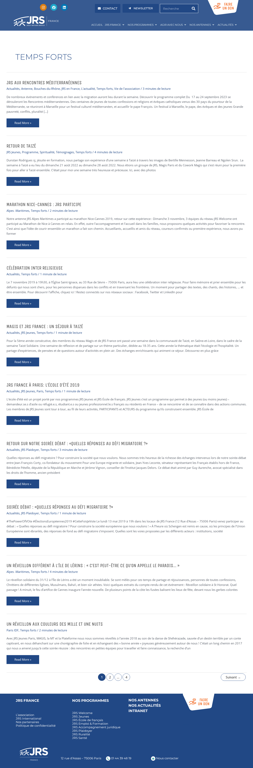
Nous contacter (166, 758)
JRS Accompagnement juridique (96, 727)
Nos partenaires (27, 722)
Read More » (26, 121)
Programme (30, 152)
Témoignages (65, 152)
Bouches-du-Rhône (47, 89)
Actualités (13, 89)
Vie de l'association (127, 89)
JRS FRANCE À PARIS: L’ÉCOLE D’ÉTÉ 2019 (43, 385)
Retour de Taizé (21, 146)
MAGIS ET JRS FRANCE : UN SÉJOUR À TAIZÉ (45, 326)
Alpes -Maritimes (18, 211)
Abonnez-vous (193, 724)
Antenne (26, 89)
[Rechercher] (193, 8)
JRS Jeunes (13, 152)
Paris (40, 391)
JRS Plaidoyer (30, 450)
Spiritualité (47, 152)
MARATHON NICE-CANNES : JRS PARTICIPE (44, 204)
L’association (25, 715)
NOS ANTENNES (200, 24)
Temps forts (104, 89)
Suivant (233, 677)
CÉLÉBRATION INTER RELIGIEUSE (35, 268)
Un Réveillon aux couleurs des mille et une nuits (55, 624)
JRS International (28, 718)
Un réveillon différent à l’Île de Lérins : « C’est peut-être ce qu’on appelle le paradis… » (93, 565)
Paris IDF (13, 630)
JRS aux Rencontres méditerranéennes (44, 82)
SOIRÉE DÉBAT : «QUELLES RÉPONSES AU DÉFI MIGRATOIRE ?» (60, 507)
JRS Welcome (82, 713)
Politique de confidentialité (36, 725)
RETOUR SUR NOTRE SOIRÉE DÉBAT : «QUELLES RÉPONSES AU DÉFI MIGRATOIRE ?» (77, 443)
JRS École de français (87, 720)
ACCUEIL (97, 24)
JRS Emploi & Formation (90, 723)
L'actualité (88, 89)
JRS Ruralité (81, 734)
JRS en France (70, 89)
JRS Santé (79, 738)
